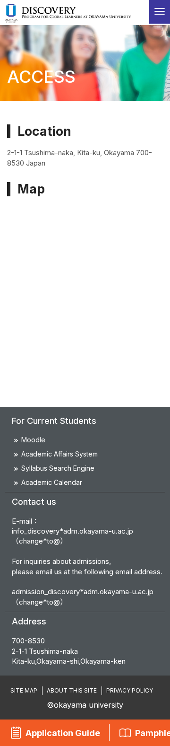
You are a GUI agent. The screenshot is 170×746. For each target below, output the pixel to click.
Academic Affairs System (59, 454)
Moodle (33, 440)
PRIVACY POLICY (129, 690)
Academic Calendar (51, 482)
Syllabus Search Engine (57, 468)
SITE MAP (23, 690)
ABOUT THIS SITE (72, 690)
